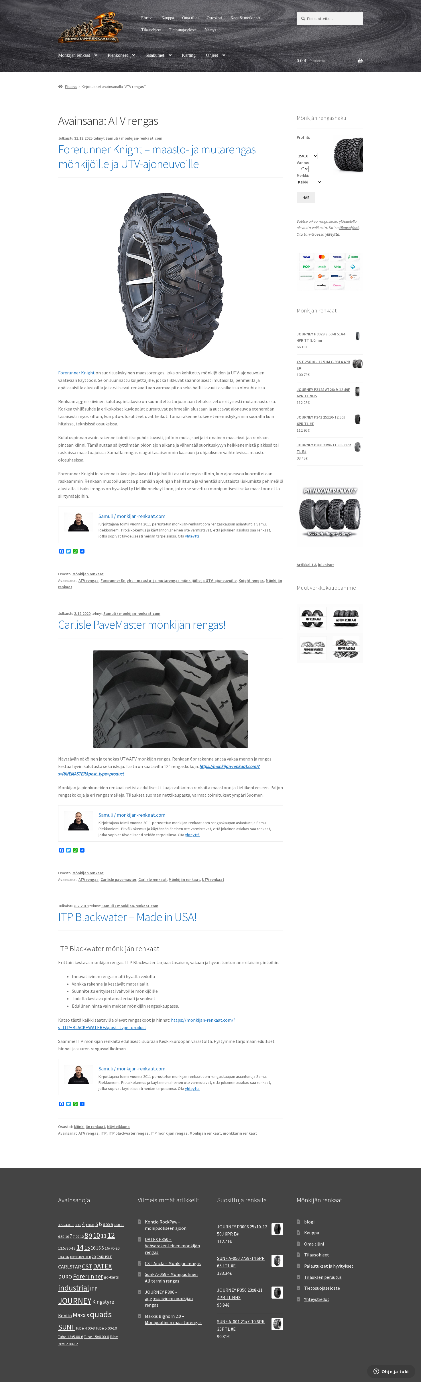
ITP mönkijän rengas (169, 1133)
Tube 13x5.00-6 (70, 1336)
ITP (104, 1133)
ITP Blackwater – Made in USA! (127, 916)
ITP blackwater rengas (129, 1133)
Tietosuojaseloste (182, 30)
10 (96, 1235)
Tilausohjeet (151, 30)
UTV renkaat (213, 879)
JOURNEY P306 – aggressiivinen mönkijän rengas (169, 1298)
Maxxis (81, 1315)
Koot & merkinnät (245, 18)
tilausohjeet (349, 227)
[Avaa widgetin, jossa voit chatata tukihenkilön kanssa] (391, 1372)
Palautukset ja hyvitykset (328, 1266)
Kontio (65, 1315)
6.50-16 (63, 1236)
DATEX (102, 1266)
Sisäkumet (154, 55)
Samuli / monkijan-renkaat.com (133, 138)
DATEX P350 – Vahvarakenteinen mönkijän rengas (172, 1245)
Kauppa (168, 18)
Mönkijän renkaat (74, 55)
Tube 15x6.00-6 (96, 1336)
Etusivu (147, 18)
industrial (73, 1288)
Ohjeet (212, 55)
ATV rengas (88, 580)
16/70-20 (112, 1248)
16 (93, 1248)
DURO (65, 1276)
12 (111, 1235)
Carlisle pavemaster (118, 879)
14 (79, 1247)
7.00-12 (78, 1236)
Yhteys (210, 30)
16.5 (100, 1248)
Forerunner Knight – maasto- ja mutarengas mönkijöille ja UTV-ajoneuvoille (156, 156)
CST (87, 1266)
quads (101, 1314)
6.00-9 (108, 1224)
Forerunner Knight (76, 373)
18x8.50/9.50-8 (80, 1257)
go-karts (111, 1277)
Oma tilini (190, 18)
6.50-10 (119, 1225)
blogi (309, 1222)
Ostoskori (214, 18)
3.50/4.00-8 (66, 1225)
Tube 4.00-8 (85, 1328)
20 (94, 1256)
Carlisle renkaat (152, 879)
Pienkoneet (118, 55)
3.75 (78, 1225)
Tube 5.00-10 (106, 1328)
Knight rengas (251, 580)
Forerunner (88, 1276)
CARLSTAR (69, 1266)
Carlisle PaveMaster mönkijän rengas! (142, 624)
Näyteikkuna (118, 1126)
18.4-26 (63, 1257)
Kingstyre (103, 1301)
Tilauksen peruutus (323, 1277)
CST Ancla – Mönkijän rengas (173, 1263)
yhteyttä (192, 536)
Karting (189, 55)
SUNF (66, 1327)
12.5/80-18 (67, 1248)
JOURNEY (74, 1301)
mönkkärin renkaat (240, 1133)
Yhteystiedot (316, 1299)
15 (87, 1247)
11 (104, 1235)
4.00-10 (90, 1225)
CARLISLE (104, 1256)
